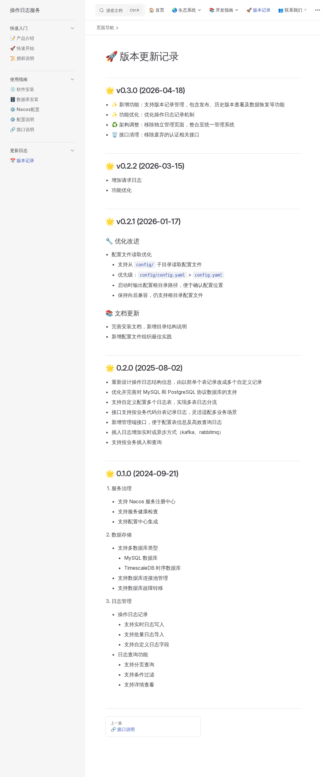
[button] (42, 28)
